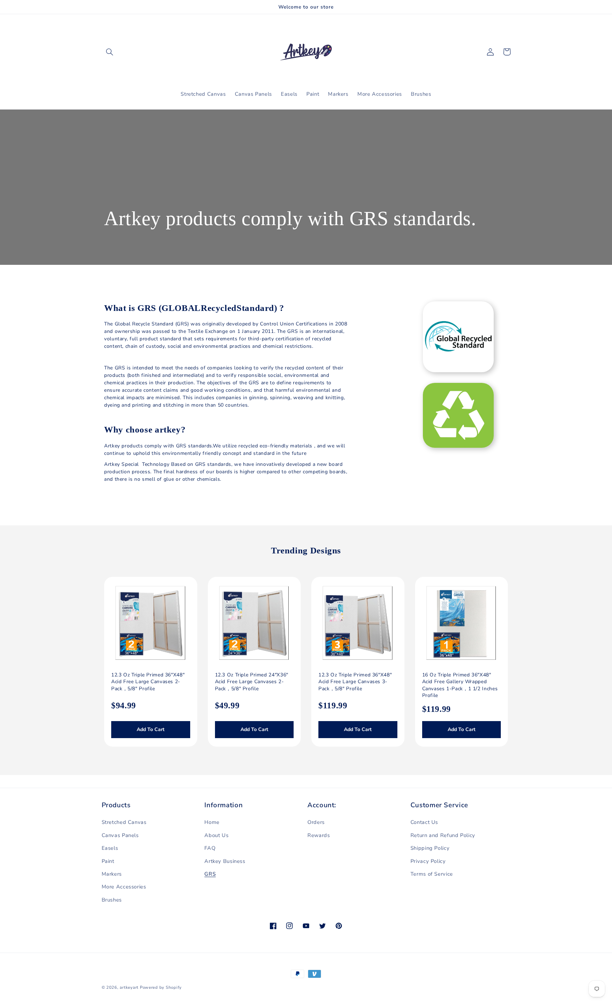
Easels (110, 848)
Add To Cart (150, 729)
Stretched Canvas (124, 822)
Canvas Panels (120, 835)
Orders (316, 822)
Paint (108, 861)
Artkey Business (224, 861)
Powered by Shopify (161, 987)
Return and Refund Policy (442, 835)
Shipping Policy (429, 848)
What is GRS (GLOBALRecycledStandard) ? (194, 308)
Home (212, 822)
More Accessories (124, 886)
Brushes (112, 899)
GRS (210, 873)
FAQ (209, 848)
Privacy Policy (428, 861)
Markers (112, 873)
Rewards (318, 835)
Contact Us (424, 822)
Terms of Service (431, 873)
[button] (110, 52)
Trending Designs (306, 550)
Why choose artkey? (145, 429)
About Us (216, 835)
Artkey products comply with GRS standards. (290, 218)
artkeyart (129, 987)
